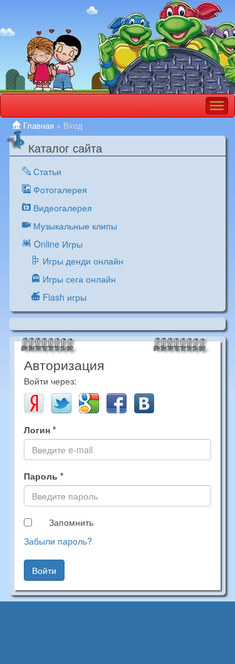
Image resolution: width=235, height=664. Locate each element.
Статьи (46, 171)
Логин (40, 429)
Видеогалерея (61, 207)
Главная (37, 125)
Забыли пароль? (58, 541)
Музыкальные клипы (74, 225)
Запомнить (71, 522)
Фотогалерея (59, 189)
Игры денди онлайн (81, 260)
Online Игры (57, 244)
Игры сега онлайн (78, 279)
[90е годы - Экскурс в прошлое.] (117, 47)
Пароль (43, 476)
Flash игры (63, 297)
